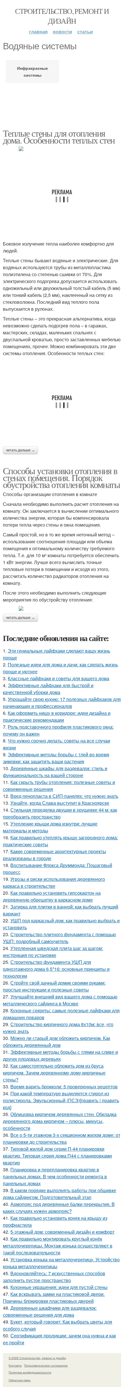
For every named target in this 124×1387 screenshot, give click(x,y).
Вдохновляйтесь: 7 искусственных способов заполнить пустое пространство (54, 1277)
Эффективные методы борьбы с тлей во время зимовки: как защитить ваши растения (56, 758)
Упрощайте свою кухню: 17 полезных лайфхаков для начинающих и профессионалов (62, 702)
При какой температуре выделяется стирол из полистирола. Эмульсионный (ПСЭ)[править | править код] (61, 1100)
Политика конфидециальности (30, 1372)
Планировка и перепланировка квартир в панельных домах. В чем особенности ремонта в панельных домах (55, 1176)
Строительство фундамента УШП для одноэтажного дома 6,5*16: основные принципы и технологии (56, 969)
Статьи (85, 31)
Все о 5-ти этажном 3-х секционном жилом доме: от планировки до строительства (61, 1138)
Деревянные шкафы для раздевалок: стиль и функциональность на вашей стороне (55, 772)
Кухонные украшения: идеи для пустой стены (59, 1287)
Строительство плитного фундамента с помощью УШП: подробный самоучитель (59, 938)
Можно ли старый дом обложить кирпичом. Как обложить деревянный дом (56, 1041)
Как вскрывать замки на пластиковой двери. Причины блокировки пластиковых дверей (54, 1297)
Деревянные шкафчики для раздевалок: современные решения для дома (50, 1311)
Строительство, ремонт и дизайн (62, 16)
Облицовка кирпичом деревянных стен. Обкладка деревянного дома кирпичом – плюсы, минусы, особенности (60, 1121)
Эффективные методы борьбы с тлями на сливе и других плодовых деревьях (60, 1055)
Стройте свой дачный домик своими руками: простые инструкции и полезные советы (54, 986)
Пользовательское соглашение (46, 1365)
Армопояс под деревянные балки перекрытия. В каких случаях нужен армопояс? (59, 1207)
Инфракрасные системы (32, 71)
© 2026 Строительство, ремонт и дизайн (37, 1358)
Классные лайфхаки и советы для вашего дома (58, 678)
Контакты (15, 1365)
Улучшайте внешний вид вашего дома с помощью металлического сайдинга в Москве (60, 1000)
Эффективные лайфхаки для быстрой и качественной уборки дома (48, 689)
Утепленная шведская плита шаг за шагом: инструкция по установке (53, 951)
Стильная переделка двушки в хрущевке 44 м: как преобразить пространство (60, 813)
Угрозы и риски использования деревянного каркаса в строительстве (54, 882)
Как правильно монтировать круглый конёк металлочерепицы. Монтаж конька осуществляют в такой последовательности (57, 1245)
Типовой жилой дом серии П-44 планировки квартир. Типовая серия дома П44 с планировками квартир (57, 1155)
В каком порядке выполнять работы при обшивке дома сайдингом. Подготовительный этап (59, 1194)
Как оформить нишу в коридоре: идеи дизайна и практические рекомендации (56, 716)
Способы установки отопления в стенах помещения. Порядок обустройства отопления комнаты (61, 477)
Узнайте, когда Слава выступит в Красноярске (59, 803)
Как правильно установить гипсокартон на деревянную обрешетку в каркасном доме (52, 896)
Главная (38, 31)
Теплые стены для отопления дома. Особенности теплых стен (59, 136)
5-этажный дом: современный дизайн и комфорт (62, 1231)
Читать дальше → (20, 450)
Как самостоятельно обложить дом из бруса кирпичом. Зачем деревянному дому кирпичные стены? (54, 1072)
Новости (62, 31)
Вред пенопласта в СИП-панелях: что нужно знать (64, 796)
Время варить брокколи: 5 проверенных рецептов (64, 1086)
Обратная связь (20, 1380)
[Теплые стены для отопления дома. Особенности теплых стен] (62, 148)
